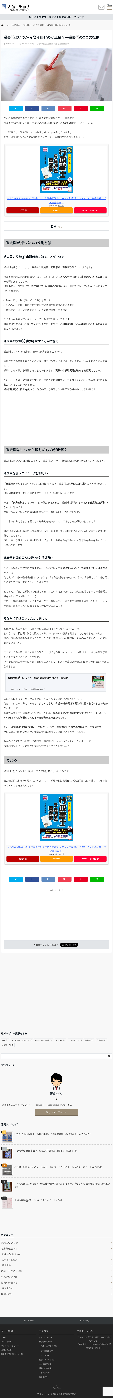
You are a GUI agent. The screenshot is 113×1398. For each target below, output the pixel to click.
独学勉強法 (43, 44)
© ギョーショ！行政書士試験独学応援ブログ (56, 1394)
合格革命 (101, 1040)
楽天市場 (23, 210)
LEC (5, 1040)
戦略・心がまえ (11, 1254)
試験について (9, 1242)
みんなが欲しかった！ (22, 1040)
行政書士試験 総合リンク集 (12, 1354)
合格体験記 (9, 1276)
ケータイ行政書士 (43, 1040)
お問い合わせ (6, 1350)
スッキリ (60, 1040)
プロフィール (6, 1342)
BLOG (6, 1293)
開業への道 (9, 1282)
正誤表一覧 (8, 1045)
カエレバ (61, 205)
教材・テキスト (11, 1270)
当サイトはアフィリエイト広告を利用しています (56, 17)
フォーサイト (75, 1040)
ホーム (3, 1337)
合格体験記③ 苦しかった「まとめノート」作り (38, 1200)
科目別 (6, 1265)
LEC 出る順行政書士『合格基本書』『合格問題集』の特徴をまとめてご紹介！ (53, 1134)
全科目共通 (52, 44)
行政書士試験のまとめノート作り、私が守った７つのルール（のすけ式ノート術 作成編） (58, 1167)
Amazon (56, 210)
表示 (60, 227)
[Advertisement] (56, 417)
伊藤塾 (89, 1040)
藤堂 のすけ (64, 44)
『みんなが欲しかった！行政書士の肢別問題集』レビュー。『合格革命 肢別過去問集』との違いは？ (62, 1185)
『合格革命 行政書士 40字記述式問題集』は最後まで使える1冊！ (46, 1150)
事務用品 (7, 1288)
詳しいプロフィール (56, 1112)
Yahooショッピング (90, 210)
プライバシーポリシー (10, 1346)
